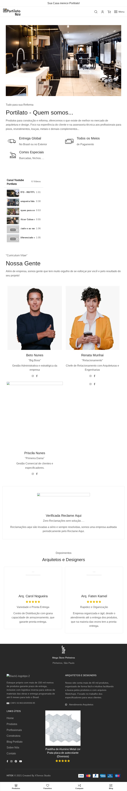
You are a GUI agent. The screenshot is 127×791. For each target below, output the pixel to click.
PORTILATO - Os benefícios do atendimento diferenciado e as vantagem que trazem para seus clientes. (28, 237)
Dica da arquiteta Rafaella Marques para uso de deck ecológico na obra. (28, 210)
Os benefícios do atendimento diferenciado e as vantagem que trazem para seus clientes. (28, 228)
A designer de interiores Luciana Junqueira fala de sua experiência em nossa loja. (28, 201)
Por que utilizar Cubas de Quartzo (28, 219)
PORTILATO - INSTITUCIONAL (28, 192)
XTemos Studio (43, 775)
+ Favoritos (74, 716)
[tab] (23, 192)
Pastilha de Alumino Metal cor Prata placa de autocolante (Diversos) (62, 753)
